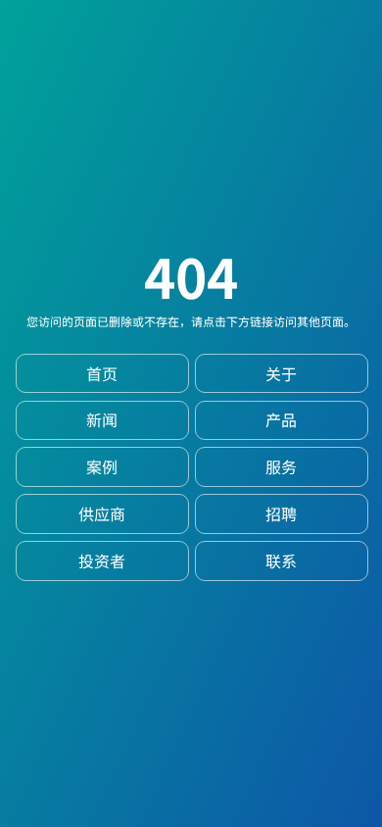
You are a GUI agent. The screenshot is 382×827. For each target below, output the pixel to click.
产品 (281, 420)
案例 (102, 467)
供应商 (101, 514)
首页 (102, 374)
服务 (281, 467)
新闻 (102, 420)
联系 (281, 561)
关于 (281, 374)
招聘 (281, 514)
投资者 (101, 561)
